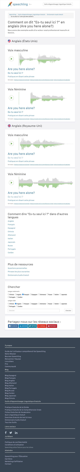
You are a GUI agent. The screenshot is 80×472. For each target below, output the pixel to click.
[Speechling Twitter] (12, 433)
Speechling (12, 14)
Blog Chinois (10, 398)
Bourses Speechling (13, 356)
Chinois (11, 232)
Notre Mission (10, 354)
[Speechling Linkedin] (17, 433)
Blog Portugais (11, 388)
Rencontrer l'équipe (13, 359)
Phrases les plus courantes (19, 272)
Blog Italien (9, 386)
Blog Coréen (10, 393)
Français (11, 224)
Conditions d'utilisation (14, 445)
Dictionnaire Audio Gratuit (55, 14)
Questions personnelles (17, 268)
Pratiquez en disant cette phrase (21, 76)
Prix (6, 364)
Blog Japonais (10, 396)
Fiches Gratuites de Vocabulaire (17, 412)
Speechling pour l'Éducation (16, 456)
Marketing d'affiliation (14, 461)
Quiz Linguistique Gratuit (15, 415)
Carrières (8, 459)
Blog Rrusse (9, 391)
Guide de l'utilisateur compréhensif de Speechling (25, 351)
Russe (10, 246)
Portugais (12, 249)
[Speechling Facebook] (7, 433)
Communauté (10, 366)
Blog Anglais (10, 381)
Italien (10, 238)
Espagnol (11, 228)
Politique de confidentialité (16, 442)
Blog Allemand (10, 383)
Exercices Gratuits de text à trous (18, 417)
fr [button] (29, 4)
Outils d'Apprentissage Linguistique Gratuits (57, 4)
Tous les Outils (11, 422)
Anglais (11, 221)
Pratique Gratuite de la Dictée (17, 407)
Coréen (11, 252)
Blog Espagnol (10, 375)
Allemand (12, 235)
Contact (8, 464)
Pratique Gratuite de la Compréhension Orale (23, 410)
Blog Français (10, 378)
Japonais (11, 242)
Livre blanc (9, 361)
